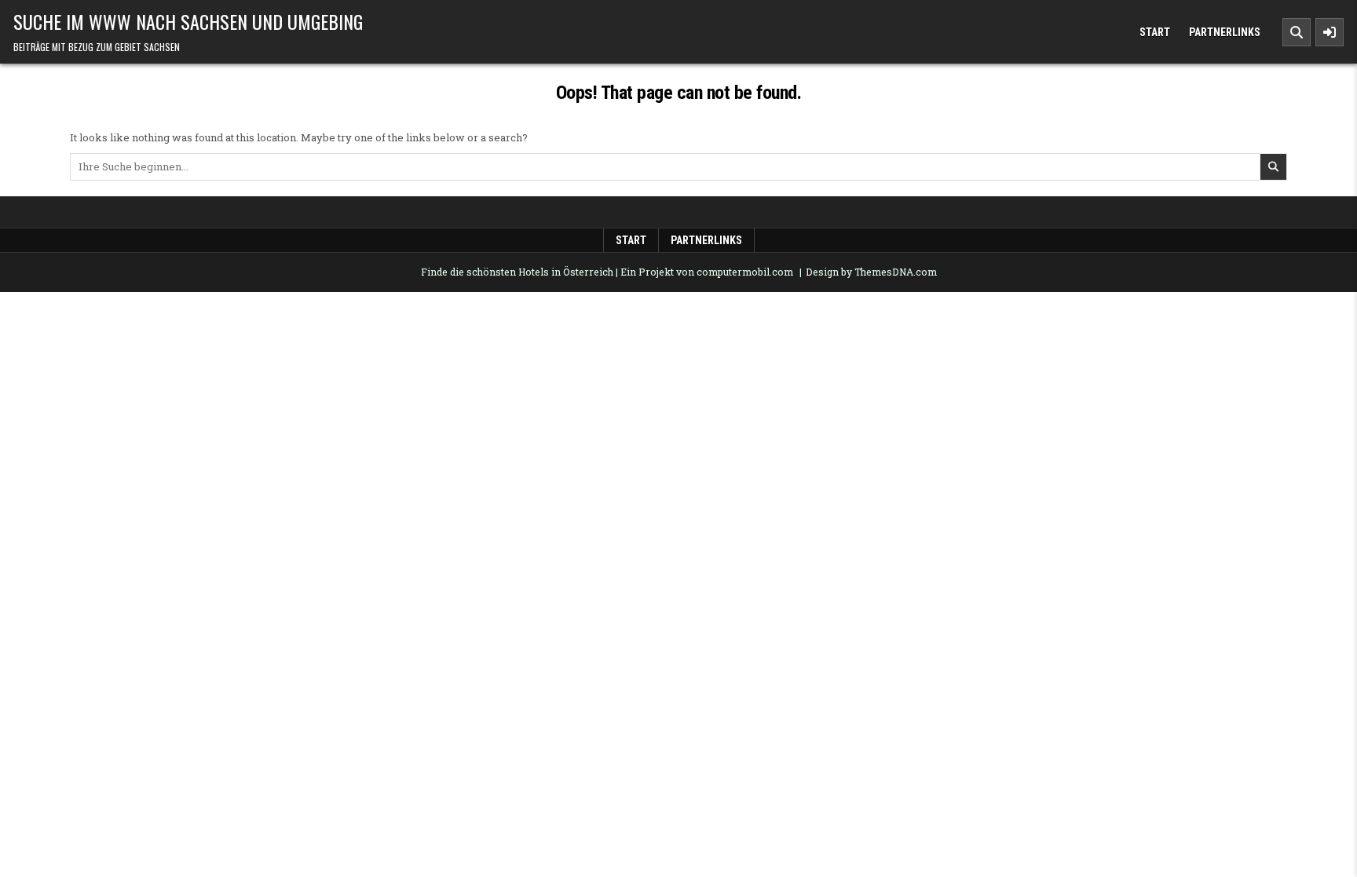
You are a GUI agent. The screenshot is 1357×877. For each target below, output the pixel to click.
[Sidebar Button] (1329, 32)
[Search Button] (1296, 32)
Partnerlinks (1224, 32)
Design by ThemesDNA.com (871, 271)
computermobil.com (745, 271)
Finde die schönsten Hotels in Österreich (517, 271)
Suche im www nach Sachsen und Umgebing (188, 21)
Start (1154, 32)
